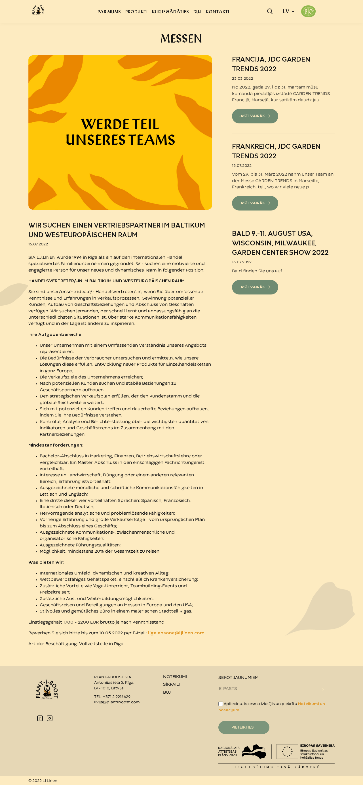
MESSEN (181, 38)
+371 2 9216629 (116, 696)
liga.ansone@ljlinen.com (176, 633)
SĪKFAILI (171, 685)
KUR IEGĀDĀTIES (170, 11)
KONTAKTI (217, 11)
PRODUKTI (136, 11)
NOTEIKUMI (175, 677)
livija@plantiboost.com (117, 702)
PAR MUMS (109, 11)
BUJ (197, 11)
